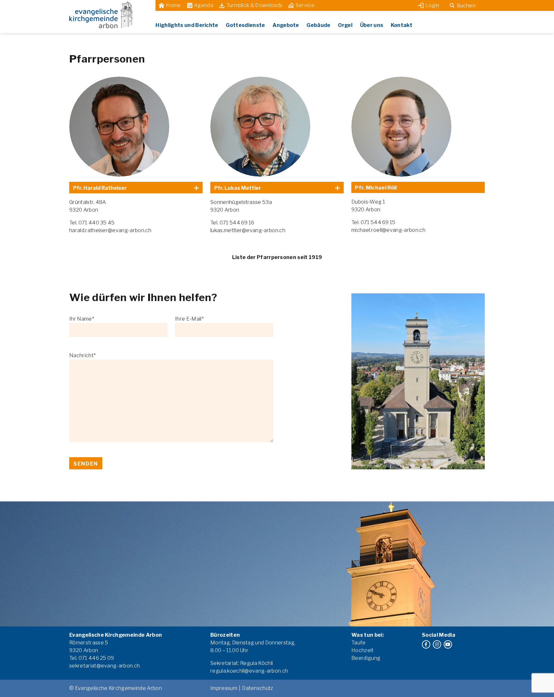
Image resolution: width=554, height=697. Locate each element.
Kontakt (401, 25)
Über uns (371, 25)
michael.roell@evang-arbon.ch (388, 230)
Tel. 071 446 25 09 (91, 658)
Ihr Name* (81, 319)
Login (432, 5)
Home (173, 5)
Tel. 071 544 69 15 (373, 222)
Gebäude (318, 25)
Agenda (203, 5)
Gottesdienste (245, 25)
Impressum (223, 688)
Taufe (358, 643)
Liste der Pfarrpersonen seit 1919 (277, 257)
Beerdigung (365, 658)
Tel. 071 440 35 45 (92, 223)
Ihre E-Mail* (189, 319)
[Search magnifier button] (452, 5)
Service (305, 5)
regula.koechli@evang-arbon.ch (249, 671)
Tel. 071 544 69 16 (232, 223)
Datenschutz (257, 688)
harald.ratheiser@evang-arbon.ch (110, 230)
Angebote (286, 25)
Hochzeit (362, 650)
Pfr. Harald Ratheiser (100, 188)
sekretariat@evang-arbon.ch (104, 666)
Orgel (345, 25)
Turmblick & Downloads (254, 5)
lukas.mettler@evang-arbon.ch (247, 230)
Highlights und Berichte (186, 25)
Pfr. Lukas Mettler (237, 188)
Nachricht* (82, 355)
